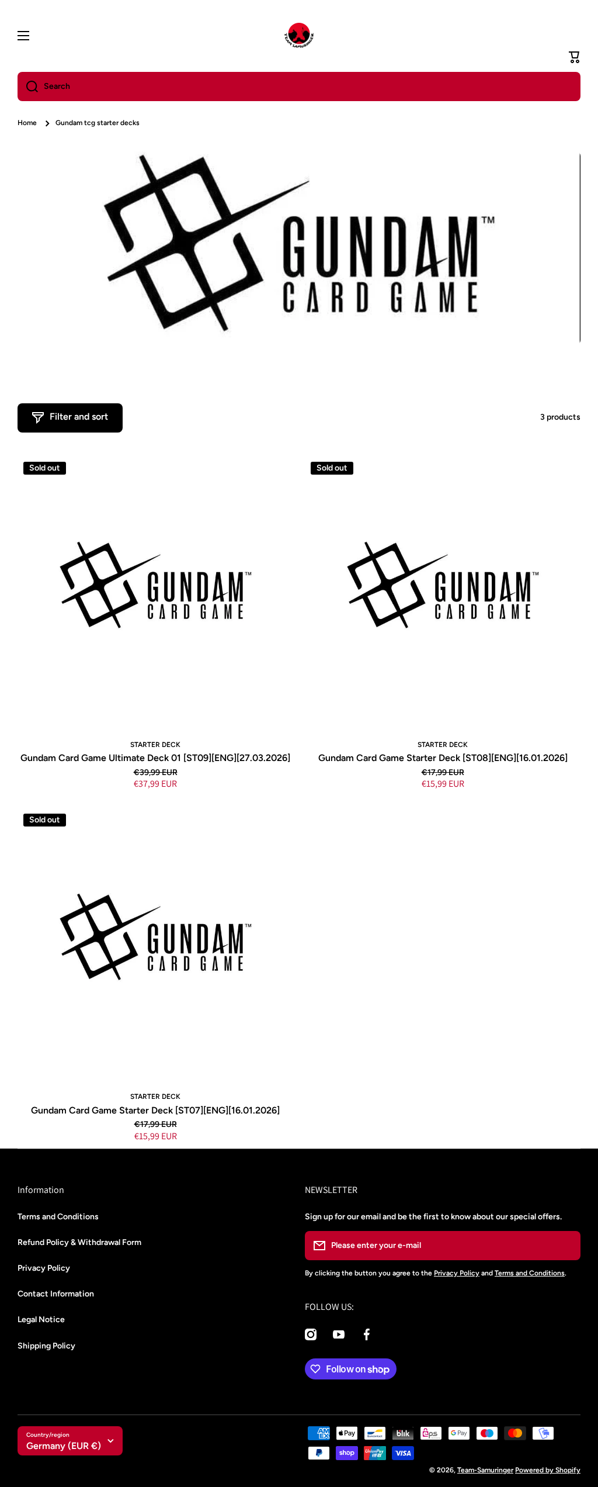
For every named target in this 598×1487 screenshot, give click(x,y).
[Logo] (299, 36)
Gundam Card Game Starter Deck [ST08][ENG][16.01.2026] (443, 757)
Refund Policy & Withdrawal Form (79, 1242)
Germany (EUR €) (63, 1445)
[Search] (28, 86)
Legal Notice (41, 1320)
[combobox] (299, 86)
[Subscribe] (565, 1245)
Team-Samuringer (485, 1470)
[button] (574, 57)
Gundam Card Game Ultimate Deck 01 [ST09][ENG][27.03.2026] (155, 757)
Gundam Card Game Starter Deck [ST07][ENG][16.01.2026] (155, 1110)
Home (27, 123)
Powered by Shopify (547, 1470)
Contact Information (56, 1294)
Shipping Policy (46, 1346)
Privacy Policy (44, 1268)
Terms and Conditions (58, 1217)
